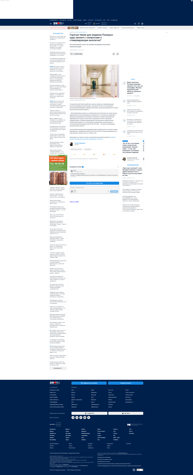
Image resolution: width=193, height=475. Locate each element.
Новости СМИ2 (74, 201)
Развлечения (111, 402)
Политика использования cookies (104, 459)
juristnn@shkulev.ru (84, 465)
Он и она (110, 390)
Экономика (128, 399)
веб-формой (74, 466)
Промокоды (114, 20)
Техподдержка (53, 402)
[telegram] (72, 417)
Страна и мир (129, 395)
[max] (84, 417)
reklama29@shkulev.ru (122, 453)
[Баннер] (73, 28)
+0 (113, 179)
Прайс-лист (53, 392)
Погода (70, 20)
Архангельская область (76, 149)
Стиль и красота (129, 392)
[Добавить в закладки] (113, 53)
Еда (72, 402)
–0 (117, 179)
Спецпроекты (129, 402)
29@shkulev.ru (66, 464)
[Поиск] (135, 24)
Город (73, 397)
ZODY (104, 20)
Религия (110, 404)
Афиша (85, 20)
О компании (53, 395)
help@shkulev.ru (59, 466)
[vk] (76, 417)
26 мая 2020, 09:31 (74, 50)
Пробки (97, 23)
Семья (110, 407)
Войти (75, 192)
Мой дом (93, 399)
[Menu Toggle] (50, 24)
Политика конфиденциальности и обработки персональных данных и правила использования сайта (119, 465)
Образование (94, 407)
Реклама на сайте (54, 390)
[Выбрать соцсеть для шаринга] (117, 53)
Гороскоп (90, 20)
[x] (88, 417)
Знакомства (63, 20)
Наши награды (54, 397)
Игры (108, 20)
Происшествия (112, 397)
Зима (92, 390)
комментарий (77, 54)
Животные (74, 404)
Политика (111, 395)
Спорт (127, 390)
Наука (92, 402)
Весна (73, 395)
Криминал (94, 392)
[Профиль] (142, 24)
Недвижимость (54, 20)
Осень (110, 392)
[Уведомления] (139, 24)
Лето (92, 397)
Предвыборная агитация (56, 404)
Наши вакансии (54, 399)
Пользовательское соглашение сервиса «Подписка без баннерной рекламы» (114, 463)
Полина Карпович (79, 143)
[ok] (80, 417)
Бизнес (73, 392)
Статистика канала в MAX (57, 407)
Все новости (58, 33)
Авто (72, 390)
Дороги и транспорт (76, 399)
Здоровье (74, 407)
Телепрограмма (77, 20)
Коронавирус (88, 149)
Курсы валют (98, 20)
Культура (93, 395)
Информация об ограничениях (104, 457)
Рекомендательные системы (103, 461)
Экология (128, 397)
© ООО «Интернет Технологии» (74, 470)
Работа (110, 399)
